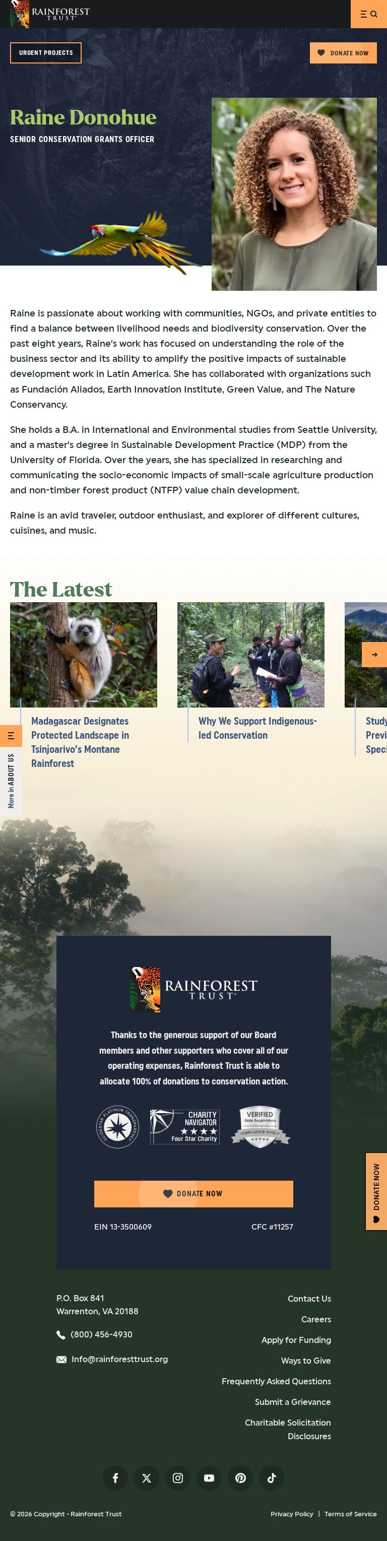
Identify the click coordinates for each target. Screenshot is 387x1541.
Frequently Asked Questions (276, 1381)
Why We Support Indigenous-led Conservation (258, 728)
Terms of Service (351, 1514)
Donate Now (350, 53)
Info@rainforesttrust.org (120, 1359)
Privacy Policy (292, 1514)
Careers (316, 1319)
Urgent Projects (46, 52)
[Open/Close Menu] (369, 14)
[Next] (374, 654)
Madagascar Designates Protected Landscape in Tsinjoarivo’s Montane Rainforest (80, 742)
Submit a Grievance (293, 1402)
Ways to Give (306, 1361)
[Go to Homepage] (50, 14)
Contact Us (309, 1299)
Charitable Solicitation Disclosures (288, 1429)
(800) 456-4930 (102, 1334)
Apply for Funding (296, 1340)
